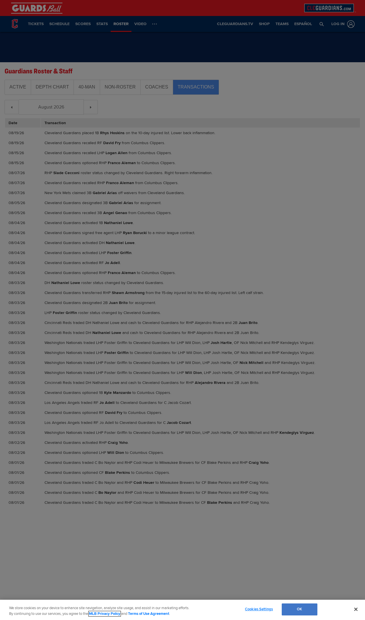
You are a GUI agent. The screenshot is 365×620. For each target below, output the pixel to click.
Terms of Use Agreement (148, 613)
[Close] (356, 609)
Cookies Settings (259, 609)
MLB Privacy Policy (104, 613)
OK (299, 609)
